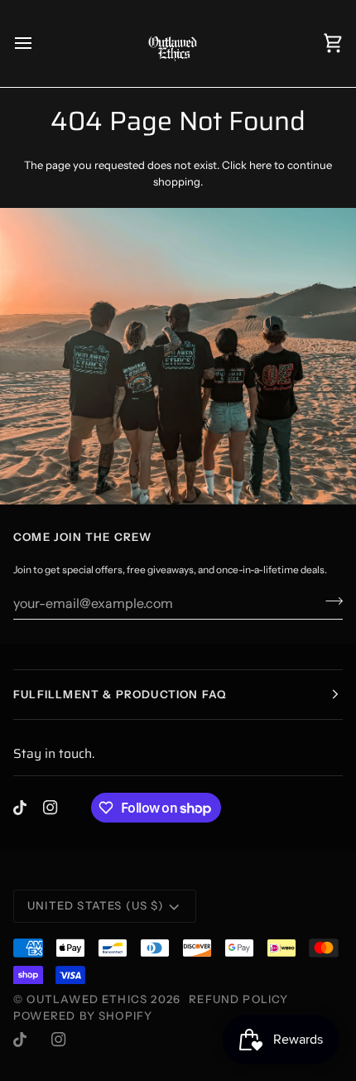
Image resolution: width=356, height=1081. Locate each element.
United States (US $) (95, 905)
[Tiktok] (19, 807)
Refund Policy (238, 999)
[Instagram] (50, 807)
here (260, 164)
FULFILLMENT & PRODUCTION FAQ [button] (120, 694)
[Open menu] (38, 43)
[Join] (329, 600)
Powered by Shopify (82, 1015)
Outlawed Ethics (88, 999)
